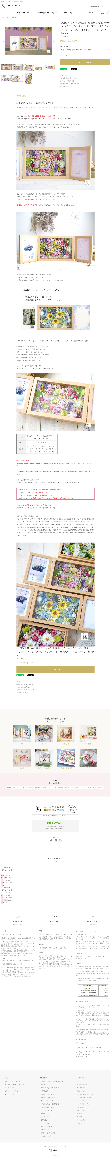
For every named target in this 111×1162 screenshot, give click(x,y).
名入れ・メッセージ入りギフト (14, 17)
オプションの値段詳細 (67, 81)
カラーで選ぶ (45, 1123)
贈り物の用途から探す (23, 13)
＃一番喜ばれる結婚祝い (62, 787)
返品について (64, 75)
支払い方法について (83, 1091)
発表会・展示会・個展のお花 (50, 1104)
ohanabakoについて (87, 13)
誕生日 (43, 1084)
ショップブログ (82, 1100)
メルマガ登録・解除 (83, 1104)
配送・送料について (83, 1084)
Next (53, 41)
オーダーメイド (9, 1094)
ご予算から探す (68, 13)
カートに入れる (86, 62)
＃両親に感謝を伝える (14, 787)
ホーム (2, 17)
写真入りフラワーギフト (12, 1081)
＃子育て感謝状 (28, 787)
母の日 (43, 1113)
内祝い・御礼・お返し (48, 1100)
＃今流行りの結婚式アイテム (44, 787)
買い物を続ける (65, 86)
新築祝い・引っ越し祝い (48, 1094)
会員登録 (79, 1113)
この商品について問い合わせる (69, 83)
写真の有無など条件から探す (46, 13)
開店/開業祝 (44, 1091)
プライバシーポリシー (84, 1097)
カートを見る (81, 1120)
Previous (4, 41)
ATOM (82, 1107)
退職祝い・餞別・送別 (48, 1097)
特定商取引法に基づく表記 (68, 78)
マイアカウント (82, 1110)
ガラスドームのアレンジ (12, 1091)
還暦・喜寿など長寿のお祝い (50, 1088)
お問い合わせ (81, 1123)
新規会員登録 (95, 6)
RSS (78, 1107)
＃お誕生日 (99, 787)
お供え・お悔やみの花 (48, 1107)
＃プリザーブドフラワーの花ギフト (83, 787)
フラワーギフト (9, 1088)
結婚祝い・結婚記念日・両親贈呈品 (52, 1081)
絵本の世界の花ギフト (48, 1126)
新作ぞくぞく (45, 1129)
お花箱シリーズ (46, 1136)
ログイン (104, 6)
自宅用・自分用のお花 (48, 1133)
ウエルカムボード (46, 1110)
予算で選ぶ (44, 1120)
